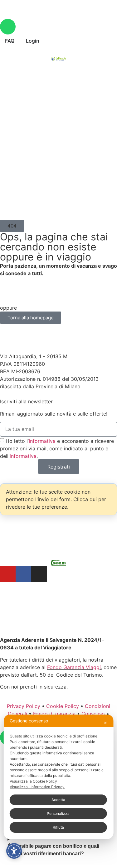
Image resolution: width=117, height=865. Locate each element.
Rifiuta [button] (58, 827)
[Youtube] (8, 574)
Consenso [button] (93, 713)
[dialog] (58, 777)
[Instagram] (39, 574)
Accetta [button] (58, 799)
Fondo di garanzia (54, 713)
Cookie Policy (62, 706)
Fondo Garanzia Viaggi (74, 667)
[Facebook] (23, 574)
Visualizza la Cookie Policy (33, 781)
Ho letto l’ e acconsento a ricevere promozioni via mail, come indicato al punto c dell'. (57, 448)
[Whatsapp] (8, 26)
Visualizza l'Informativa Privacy (37, 786)
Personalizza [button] (58, 813)
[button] (12, 226)
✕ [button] (105, 723)
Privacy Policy (23, 706)
